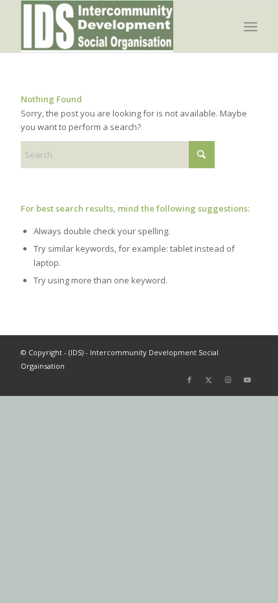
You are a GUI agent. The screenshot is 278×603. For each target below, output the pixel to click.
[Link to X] (209, 379)
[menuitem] (250, 26)
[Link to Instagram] (228, 379)
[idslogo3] (115, 26)
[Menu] (250, 26)
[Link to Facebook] (189, 379)
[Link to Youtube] (247, 379)
